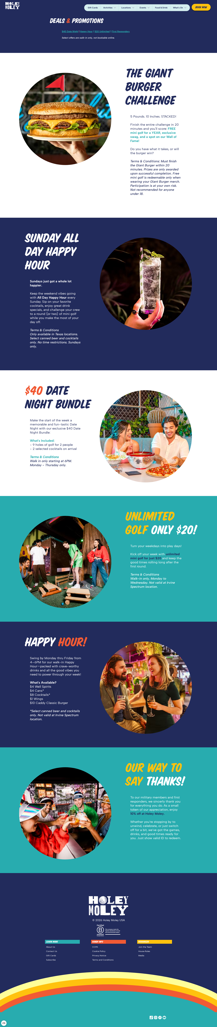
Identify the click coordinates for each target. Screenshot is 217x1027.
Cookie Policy (98, 951)
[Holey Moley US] (12, 5)
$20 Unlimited (102, 31)
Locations (126, 7)
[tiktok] (152, 1017)
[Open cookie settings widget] (4, 1023)
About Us (50, 947)
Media (141, 955)
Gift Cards (93, 7)
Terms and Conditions (103, 960)
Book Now (201, 7)
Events (143, 7)
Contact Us (51, 951)
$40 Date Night (70, 31)
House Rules (144, 951)
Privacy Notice (99, 955)
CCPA (95, 947)
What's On (178, 7)
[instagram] (156, 1017)
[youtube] (165, 1017)
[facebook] (160, 1017)
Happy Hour (86, 31)
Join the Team (145, 947)
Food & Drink (161, 7)
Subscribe (51, 960)
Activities (107, 7)
